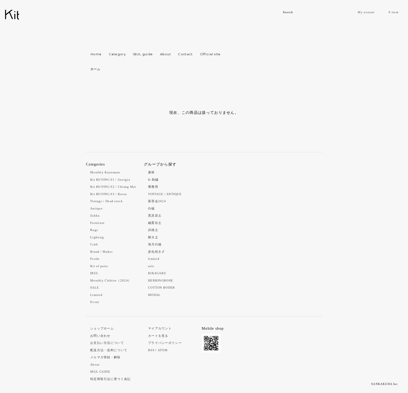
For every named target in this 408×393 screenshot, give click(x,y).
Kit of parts (99, 266)
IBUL (94, 273)
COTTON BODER (161, 287)
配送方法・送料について (108, 350)
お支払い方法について (107, 343)
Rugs (94, 230)
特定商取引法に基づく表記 (110, 379)
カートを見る (158, 335)
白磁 (151, 208)
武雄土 (153, 230)
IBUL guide (143, 54)
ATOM (163, 350)
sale (151, 266)
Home (96, 54)
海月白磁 (155, 244)
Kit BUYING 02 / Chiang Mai (113, 186)
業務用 (153, 186)
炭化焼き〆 (156, 251)
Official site (210, 54)
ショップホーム (102, 328)
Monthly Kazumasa (105, 172)
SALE (94, 287)
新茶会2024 (157, 201)
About (165, 54)
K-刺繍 (153, 179)
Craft (94, 244)
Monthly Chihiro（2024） (110, 280)
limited (153, 259)
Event (94, 302)
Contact (185, 54)
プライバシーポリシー (165, 343)
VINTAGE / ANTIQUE (165, 194)
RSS (151, 350)
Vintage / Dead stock (106, 201)
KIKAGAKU (157, 273)
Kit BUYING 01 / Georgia (110, 179)
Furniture (97, 223)
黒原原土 (155, 215)
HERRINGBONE (160, 280)
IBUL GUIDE (100, 371)
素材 (151, 172)
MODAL (154, 295)
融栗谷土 (155, 223)
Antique (96, 208)
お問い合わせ (100, 335)
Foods (95, 259)
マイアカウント (160, 328)
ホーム (95, 69)
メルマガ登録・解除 (105, 357)
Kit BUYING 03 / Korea (108, 194)
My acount (366, 12)
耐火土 (153, 237)
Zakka (95, 215)
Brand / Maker (101, 251)
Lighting (97, 237)
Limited (96, 295)
